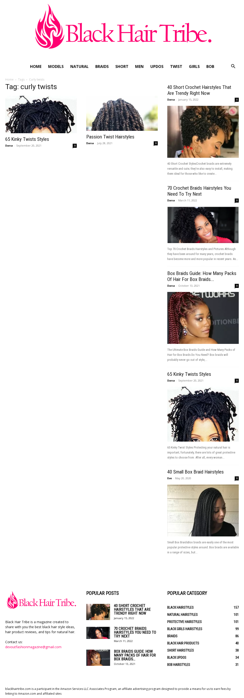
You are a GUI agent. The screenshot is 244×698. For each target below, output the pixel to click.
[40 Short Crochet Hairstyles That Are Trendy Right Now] (203, 132)
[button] (233, 67)
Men (139, 66)
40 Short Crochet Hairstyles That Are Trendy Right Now (199, 90)
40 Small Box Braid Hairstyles (195, 472)
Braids (102, 66)
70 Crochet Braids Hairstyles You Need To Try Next (199, 191)
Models (56, 66)
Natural (79, 66)
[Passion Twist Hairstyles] (122, 113)
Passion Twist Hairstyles (110, 137)
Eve (169, 478)
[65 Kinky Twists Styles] (41, 114)
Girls (194, 66)
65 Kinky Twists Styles (27, 139)
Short (121, 66)
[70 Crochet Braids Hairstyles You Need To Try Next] (203, 225)
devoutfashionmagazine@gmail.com (33, 647)
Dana (9, 145)
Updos (156, 66)
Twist (176, 66)
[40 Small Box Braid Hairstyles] (203, 510)
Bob (210, 66)
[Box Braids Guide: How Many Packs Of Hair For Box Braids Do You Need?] (203, 318)
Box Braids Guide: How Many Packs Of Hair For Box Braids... (201, 276)
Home (35, 66)
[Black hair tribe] (122, 30)
